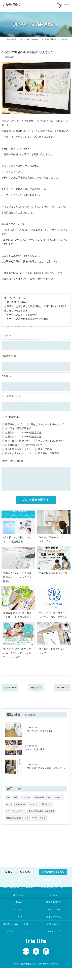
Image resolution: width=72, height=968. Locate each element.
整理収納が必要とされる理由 (18, 887)
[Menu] (66, 5)
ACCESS (32, 804)
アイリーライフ (38, 818)
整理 (16, 797)
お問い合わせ (45, 804)
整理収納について (54, 880)
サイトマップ (54, 931)
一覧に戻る (36, 687)
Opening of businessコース (18, 453)
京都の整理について (42, 797)
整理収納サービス (14, 424)
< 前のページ (10, 687)
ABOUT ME (20, 804)
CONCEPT (26, 797)
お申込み (17, 902)
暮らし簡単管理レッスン (18, 449)
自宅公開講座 (12, 445)
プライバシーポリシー (15, 811)
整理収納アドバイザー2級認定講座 (23, 432)
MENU (9, 804)
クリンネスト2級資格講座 (51, 441)
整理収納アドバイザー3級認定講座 (23, 436)
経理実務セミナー (35, 445)
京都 (8, 797)
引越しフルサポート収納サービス (48, 424)
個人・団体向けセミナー (18, 441)
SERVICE (58, 797)
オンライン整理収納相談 (18, 428)
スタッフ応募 (45, 449)
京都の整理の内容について (17, 818)
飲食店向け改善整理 (48, 453)
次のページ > (62, 687)
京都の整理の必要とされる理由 (41, 811)
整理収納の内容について (54, 887)
